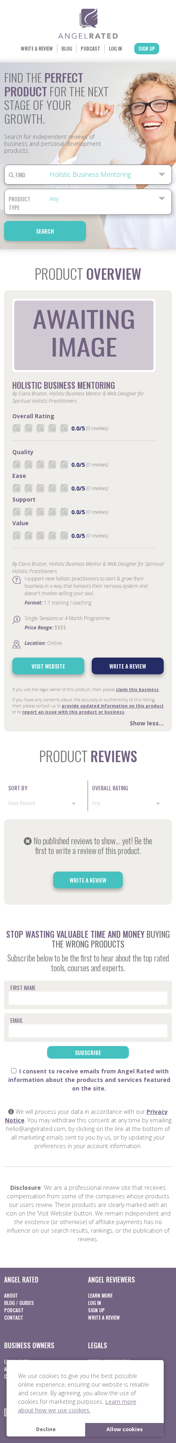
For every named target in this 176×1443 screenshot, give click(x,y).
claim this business (137, 689)
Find (19, 174)
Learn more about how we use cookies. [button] (77, 1406)
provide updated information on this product (113, 706)
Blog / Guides (19, 1302)
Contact (13, 1317)
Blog (66, 48)
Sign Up (146, 48)
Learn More (100, 1295)
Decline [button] (46, 1429)
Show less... (147, 723)
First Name (23, 987)
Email (16, 1020)
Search (45, 231)
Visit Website (48, 666)
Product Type (19, 203)
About (11, 1295)
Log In (115, 48)
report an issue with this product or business (73, 712)
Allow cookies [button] (124, 1429)
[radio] (16, 428)
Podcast (90, 48)
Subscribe (88, 1052)
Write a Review (37, 48)
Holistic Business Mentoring (63, 385)
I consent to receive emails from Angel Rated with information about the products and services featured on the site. (89, 1079)
